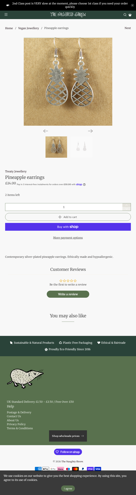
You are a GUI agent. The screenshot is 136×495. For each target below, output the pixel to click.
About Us (13, 420)
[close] (132, 5)
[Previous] (45, 131)
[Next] (90, 131)
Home (9, 28)
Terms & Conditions (20, 428)
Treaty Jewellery (16, 171)
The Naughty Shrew (72, 461)
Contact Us (14, 416)
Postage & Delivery (19, 412)
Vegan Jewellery (28, 28)
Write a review (68, 294)
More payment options (68, 237)
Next (128, 28)
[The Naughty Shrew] (68, 14)
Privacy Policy (16, 424)
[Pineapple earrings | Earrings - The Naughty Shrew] (68, 81)
